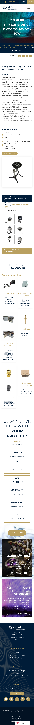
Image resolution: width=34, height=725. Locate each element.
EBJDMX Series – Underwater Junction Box (25, 391)
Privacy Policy (17, 719)
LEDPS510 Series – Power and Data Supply (25, 302)
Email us (17, 441)
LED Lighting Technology (17, 45)
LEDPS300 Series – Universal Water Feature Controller (8, 354)
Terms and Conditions (17, 721)
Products (4, 45)
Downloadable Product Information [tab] (12, 250)
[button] (29, 8)
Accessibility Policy (17, 716)
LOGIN (23, 2)
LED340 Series (10, 211)
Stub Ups (26, 329)
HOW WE (18, 573)
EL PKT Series (10, 293)
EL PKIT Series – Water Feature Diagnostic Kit (8, 300)
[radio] (9, 219)
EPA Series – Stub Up (25, 334)
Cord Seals (10, 398)
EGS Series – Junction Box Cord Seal (9, 404)
